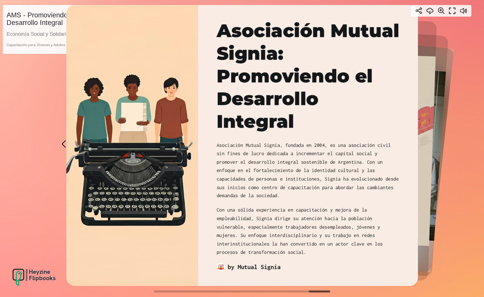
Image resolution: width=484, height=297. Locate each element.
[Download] (430, 11)
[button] (64, 144)
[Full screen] (452, 11)
